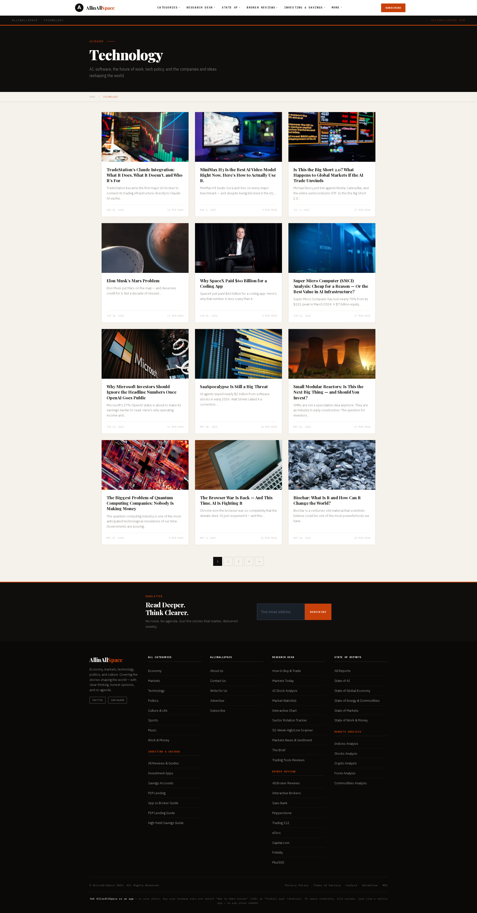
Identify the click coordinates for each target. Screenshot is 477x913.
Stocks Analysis (345, 753)
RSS (385, 885)
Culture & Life (157, 710)
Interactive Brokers (286, 793)
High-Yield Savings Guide (166, 823)
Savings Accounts (160, 783)
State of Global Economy (352, 691)
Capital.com (280, 843)
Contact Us (218, 681)
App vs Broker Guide (163, 803)
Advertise (217, 701)
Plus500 (278, 862)
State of (231, 7)
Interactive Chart (284, 710)
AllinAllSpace (25, 20)
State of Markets (346, 710)
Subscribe (393, 7)
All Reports (342, 671)
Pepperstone (282, 813)
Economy (154, 671)
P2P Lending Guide (161, 813)
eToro (276, 833)
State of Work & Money (351, 720)
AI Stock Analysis (284, 691)
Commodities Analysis (350, 783)
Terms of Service (327, 885)
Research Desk (201, 7)
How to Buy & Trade (286, 671)
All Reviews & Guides (163, 763)
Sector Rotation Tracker (289, 720)
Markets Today (283, 681)
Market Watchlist (284, 701)
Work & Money (158, 740)
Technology (156, 691)
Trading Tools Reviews (288, 760)
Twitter (97, 700)
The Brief (278, 750)
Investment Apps (160, 773)
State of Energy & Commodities (357, 701)
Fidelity (277, 852)
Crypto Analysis (345, 763)
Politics (153, 701)
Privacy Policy (297, 885)
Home (92, 96)
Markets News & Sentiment (292, 740)
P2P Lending (156, 793)
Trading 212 (280, 823)
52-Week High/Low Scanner (292, 730)
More (337, 7)
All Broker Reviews (286, 783)
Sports (153, 720)
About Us (216, 671)
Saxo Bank (279, 803)
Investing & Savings (304, 7)
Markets (154, 681)
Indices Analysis (346, 744)
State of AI (342, 681)
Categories (168, 7)
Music (152, 730)
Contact (352, 885)
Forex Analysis (345, 773)
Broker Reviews (262, 7)
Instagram (117, 700)
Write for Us (218, 691)
